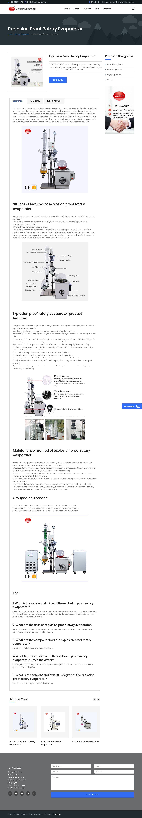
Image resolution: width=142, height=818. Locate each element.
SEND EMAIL (58, 80)
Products (87, 9)
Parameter (35, 101)
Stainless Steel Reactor (16, 780)
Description (18, 101)
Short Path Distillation (16, 788)
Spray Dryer (12, 782)
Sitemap (58, 814)
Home (67, 9)
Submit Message (54, 101)
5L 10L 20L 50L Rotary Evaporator (51, 743)
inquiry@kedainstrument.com (37, 2)
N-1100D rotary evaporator (85, 741)
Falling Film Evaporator (16, 785)
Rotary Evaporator (22, 34)
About (76, 9)
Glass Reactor (13, 774)
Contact (107, 9)
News (97, 9)
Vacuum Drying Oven (16, 777)
